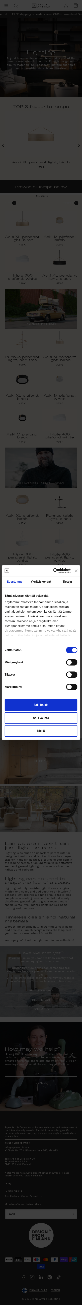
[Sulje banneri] (76, 570)
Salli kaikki (41, 705)
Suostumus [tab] (15, 581)
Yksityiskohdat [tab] (41, 581)
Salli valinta (41, 718)
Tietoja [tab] (67, 581)
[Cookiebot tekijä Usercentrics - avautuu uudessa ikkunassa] (53, 570)
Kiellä (41, 731)
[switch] (71, 662)
